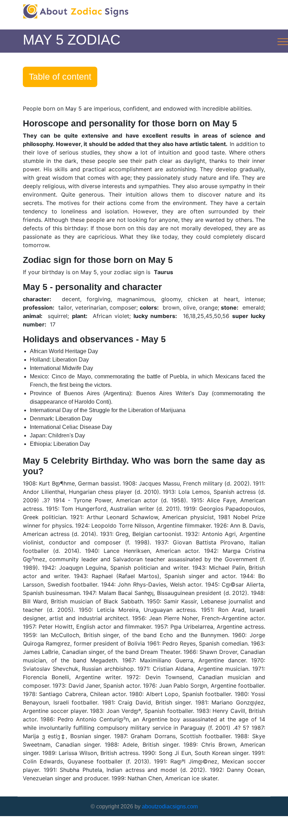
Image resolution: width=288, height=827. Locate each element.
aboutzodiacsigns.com (170, 806)
